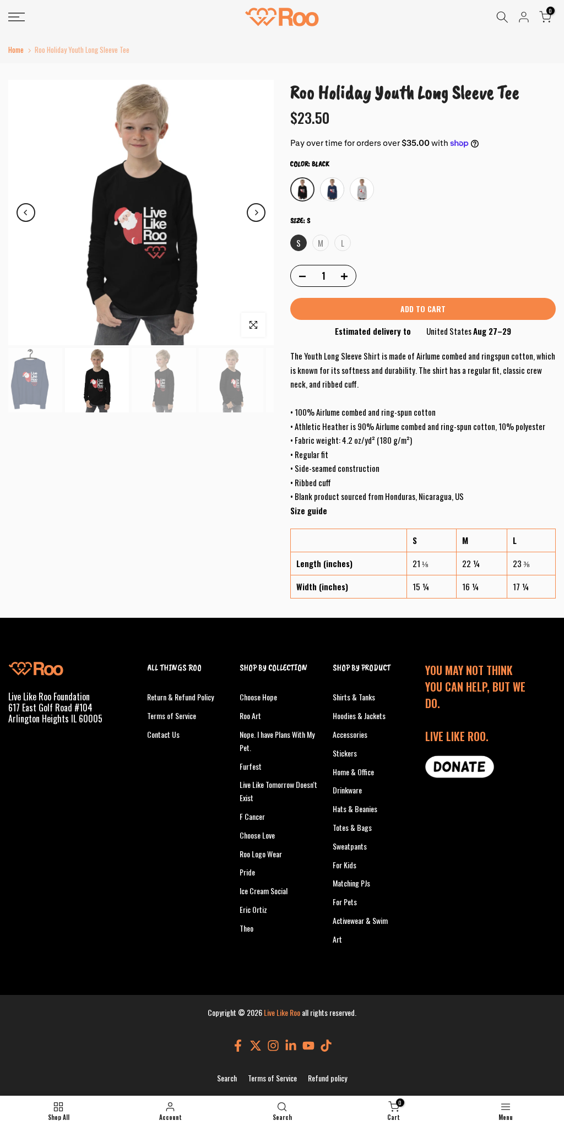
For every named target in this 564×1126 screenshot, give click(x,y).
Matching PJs (351, 883)
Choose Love (257, 835)
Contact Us (163, 734)
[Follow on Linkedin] (291, 1045)
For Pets (345, 901)
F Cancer (252, 816)
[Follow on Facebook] (238, 1045)
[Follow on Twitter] (256, 1045)
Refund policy (327, 1078)
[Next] (256, 212)
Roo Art (250, 715)
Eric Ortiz (253, 909)
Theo (246, 928)
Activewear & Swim (360, 920)
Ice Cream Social (264, 890)
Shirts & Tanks (354, 697)
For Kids (344, 865)
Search (227, 1078)
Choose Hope (258, 697)
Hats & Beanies (355, 808)
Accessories (350, 734)
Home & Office (353, 771)
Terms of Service (171, 715)
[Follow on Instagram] (273, 1045)
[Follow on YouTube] (308, 1045)
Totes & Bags (352, 827)
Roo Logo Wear (261, 854)
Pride (247, 872)
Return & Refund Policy (180, 697)
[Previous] (26, 212)
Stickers (345, 753)
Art (337, 939)
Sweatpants (350, 846)
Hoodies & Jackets (359, 715)
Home (16, 49)
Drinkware (347, 790)
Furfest (251, 766)
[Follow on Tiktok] (326, 1045)
